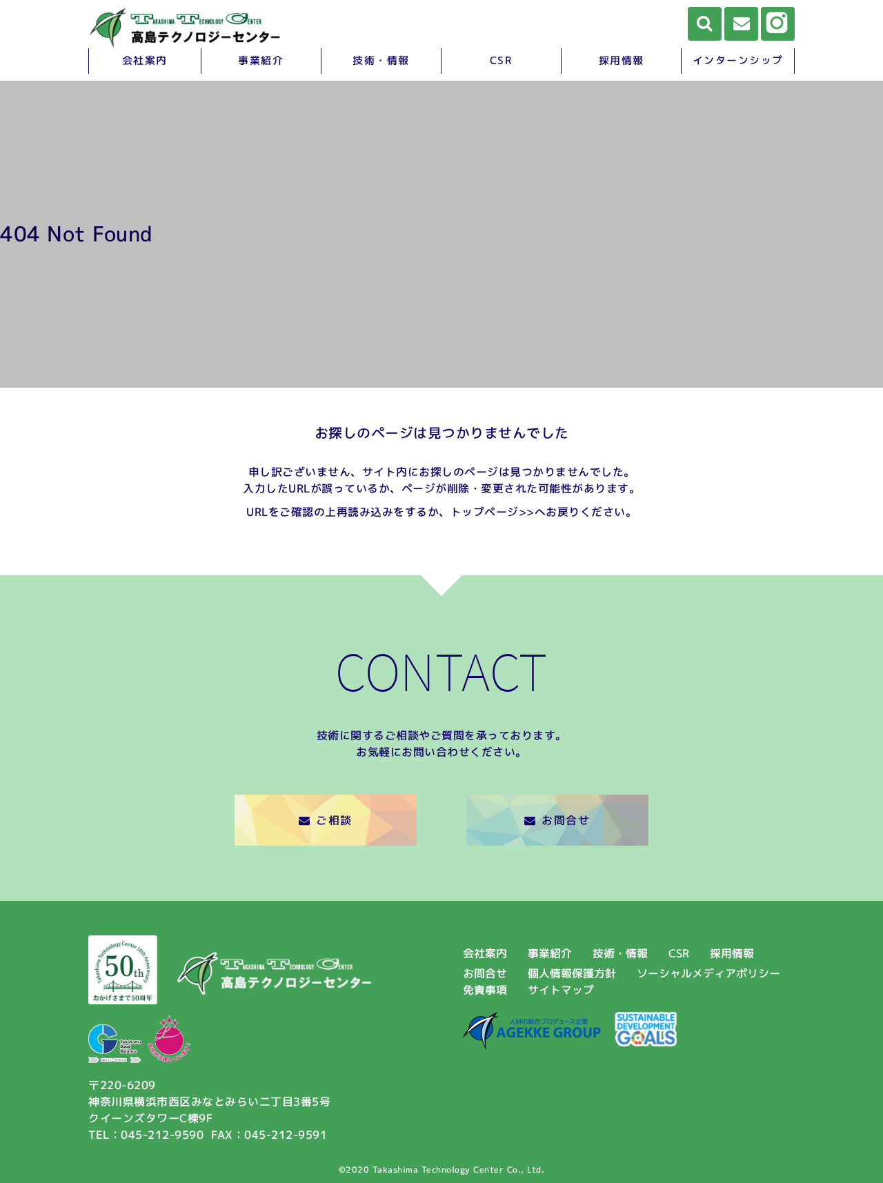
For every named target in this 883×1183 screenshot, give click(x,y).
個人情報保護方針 (572, 973)
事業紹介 (261, 60)
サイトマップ (561, 989)
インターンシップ (738, 60)
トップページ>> (492, 511)
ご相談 (334, 820)
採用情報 (621, 60)
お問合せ (566, 820)
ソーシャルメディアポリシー (708, 973)
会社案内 (145, 60)
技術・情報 (381, 60)
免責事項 (485, 989)
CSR (501, 60)
